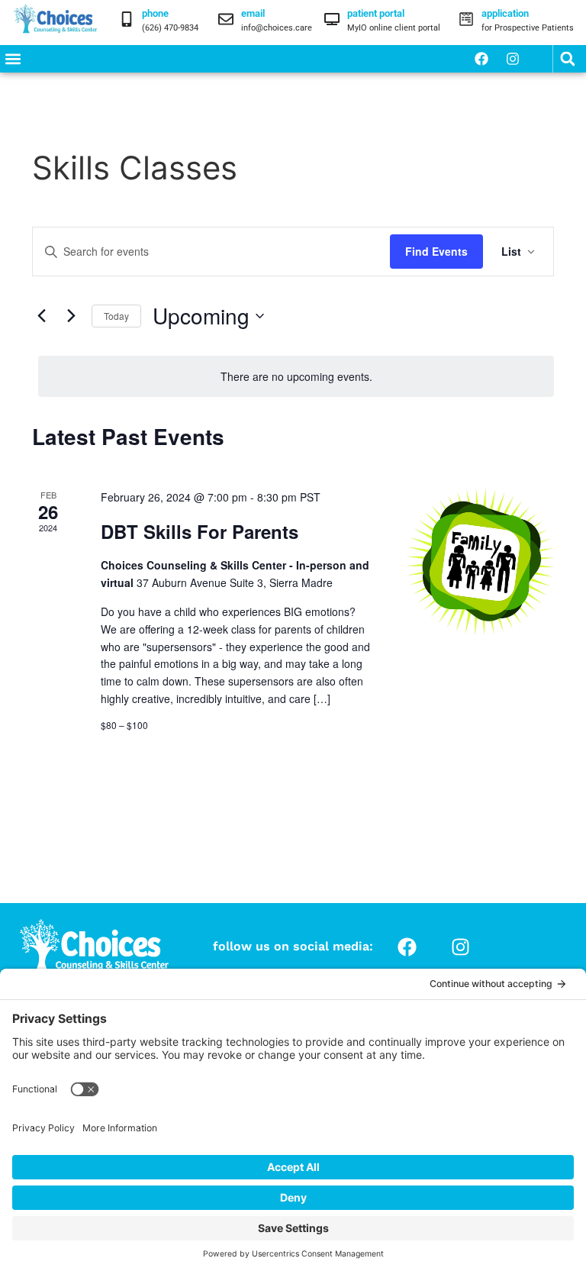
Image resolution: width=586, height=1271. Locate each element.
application (505, 13)
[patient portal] (332, 19)
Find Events (436, 251)
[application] (466, 19)
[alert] (296, 377)
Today (116, 315)
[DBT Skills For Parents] (480, 562)
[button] (12, 59)
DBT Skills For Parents (199, 531)
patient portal (375, 13)
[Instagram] (512, 59)
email (253, 13)
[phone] (126, 19)
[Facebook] (481, 59)
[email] (225, 19)
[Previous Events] (41, 316)
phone (155, 13)
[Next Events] (71, 316)
